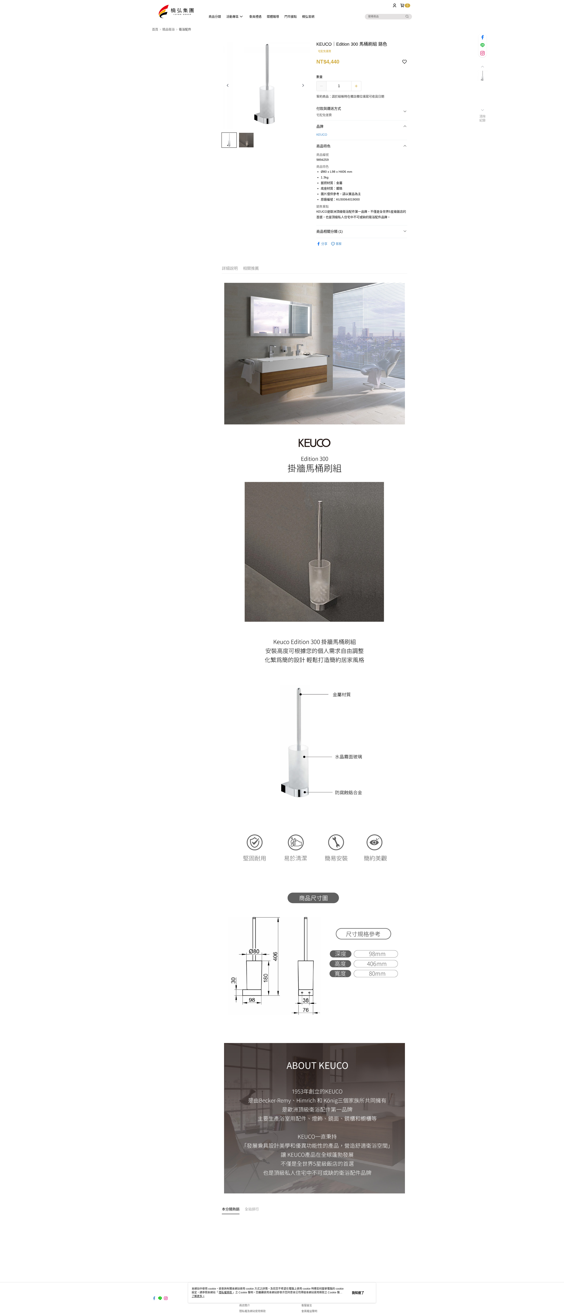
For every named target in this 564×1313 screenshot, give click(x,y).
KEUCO (321, 134)
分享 (324, 244)
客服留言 (306, 1305)
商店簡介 (244, 1305)
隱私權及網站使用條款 (252, 1311)
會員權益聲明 (309, 1311)
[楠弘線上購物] (176, 11)
